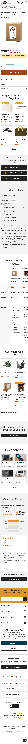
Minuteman (12, 195)
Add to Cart (14, 72)
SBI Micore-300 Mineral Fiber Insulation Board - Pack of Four (7, 116)
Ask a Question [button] (14, 435)
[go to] (7, 107)
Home (2, 6)
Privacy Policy (17, 735)
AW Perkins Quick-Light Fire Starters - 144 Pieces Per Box (20, 396)
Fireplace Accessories (10, 6)
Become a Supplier (14, 667)
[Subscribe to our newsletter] (25, 599)
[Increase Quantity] (12, 63)
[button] (14, 173)
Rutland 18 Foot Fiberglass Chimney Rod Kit (20, 116)
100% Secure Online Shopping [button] (14, 694)
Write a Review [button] (14, 579)
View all (14, 149)
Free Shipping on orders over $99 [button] (14, 683)
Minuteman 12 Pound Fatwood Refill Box (6, 395)
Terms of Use (10, 735)
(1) (8, 17)
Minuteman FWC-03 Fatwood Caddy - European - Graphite (6, 372)
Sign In (14, 648)
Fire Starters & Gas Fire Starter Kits (9, 7)
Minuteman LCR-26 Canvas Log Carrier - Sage (20, 139)
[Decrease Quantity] (8, 63)
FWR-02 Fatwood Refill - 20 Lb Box (15, 280)
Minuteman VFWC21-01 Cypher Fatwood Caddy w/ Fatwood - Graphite (20, 372)
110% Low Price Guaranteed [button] (14, 689)
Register (14, 643)
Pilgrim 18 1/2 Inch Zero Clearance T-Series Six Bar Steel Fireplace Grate (6, 139)
